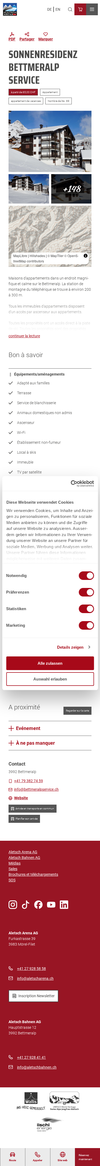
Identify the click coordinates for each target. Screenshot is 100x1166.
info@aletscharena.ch (35, 978)
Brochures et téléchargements (33, 874)
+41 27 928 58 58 (31, 968)
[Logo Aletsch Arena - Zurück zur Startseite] (10, 9)
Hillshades (37, 255)
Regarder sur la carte (77, 710)
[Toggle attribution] (85, 256)
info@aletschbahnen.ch (37, 1067)
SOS (12, 880)
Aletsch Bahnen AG (24, 857)
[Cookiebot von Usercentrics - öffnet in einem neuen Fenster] (71, 483)
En (57, 9)
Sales (13, 869)
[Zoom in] (15, 212)
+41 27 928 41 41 (31, 1057)
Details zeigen (70, 647)
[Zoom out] (15, 220)
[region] (50, 236)
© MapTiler (55, 255)
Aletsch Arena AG (23, 852)
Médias (15, 863)
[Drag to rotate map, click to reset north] (15, 228)
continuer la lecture (24, 336)
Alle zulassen (50, 663)
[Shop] (80, 9)
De (49, 9)
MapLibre (20, 255)
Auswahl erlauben (50, 679)
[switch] (86, 592)
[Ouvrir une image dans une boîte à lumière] (50, 141)
